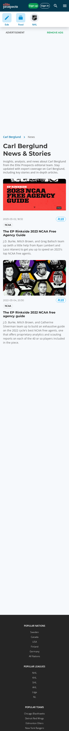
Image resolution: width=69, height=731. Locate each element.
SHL (34, 682)
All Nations (34, 656)
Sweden (34, 632)
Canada (34, 637)
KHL (34, 677)
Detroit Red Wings (34, 718)
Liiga (34, 692)
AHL (34, 687)
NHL (34, 672)
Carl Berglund (12, 137)
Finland (34, 646)
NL (34, 697)
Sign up (33, 5)
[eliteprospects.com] (10, 5)
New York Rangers (34, 728)
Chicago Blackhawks (34, 713)
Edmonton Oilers (35, 723)
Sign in (45, 5)
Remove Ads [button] (55, 32)
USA (34, 641)
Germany (34, 651)
